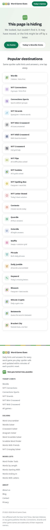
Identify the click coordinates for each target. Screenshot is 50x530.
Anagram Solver (9, 433)
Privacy (6, 502)
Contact (6, 498)
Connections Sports (11, 392)
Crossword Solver (10, 429)
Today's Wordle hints (33, 45)
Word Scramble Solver (12, 437)
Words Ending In (10, 474)
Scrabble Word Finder (12, 441)
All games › (7, 408)
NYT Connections (10, 388)
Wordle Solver (8, 424)
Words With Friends (11, 445)
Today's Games (40, 4)
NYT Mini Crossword (11, 400)
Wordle (6, 384)
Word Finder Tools (10, 461)
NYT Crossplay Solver (12, 449)
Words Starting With (11, 469)
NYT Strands (8, 396)
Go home (11, 45)
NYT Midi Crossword (11, 404)
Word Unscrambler (11, 420)
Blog (4, 494)
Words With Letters (11, 478)
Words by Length (10, 465)
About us (6, 490)
